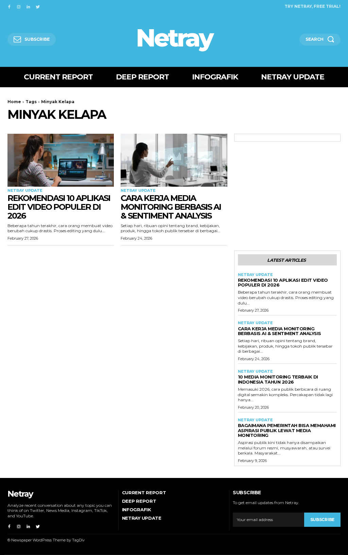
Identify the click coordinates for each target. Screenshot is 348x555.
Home (14, 101)
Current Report (144, 492)
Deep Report (139, 501)
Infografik (136, 509)
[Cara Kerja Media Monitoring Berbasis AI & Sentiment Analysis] (174, 160)
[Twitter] (38, 6)
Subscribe (322, 519)
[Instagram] (19, 6)
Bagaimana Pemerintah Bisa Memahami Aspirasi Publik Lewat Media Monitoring (287, 430)
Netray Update (24, 190)
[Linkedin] (28, 6)
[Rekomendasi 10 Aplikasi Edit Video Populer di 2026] (60, 160)
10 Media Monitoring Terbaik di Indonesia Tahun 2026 (278, 379)
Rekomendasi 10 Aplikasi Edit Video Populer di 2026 (58, 207)
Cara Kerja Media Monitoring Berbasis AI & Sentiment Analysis (171, 207)
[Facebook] (9, 6)
